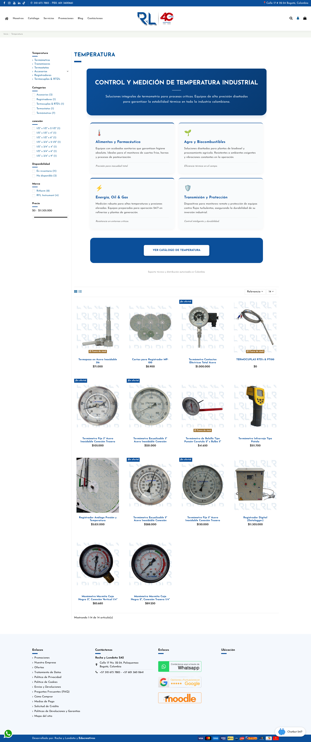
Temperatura (40, 53)
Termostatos (41, 67)
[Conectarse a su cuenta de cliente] (298, 19)
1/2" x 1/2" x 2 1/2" (48, 128)
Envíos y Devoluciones (47, 687)
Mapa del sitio (43, 716)
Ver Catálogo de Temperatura (176, 250)
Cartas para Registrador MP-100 (150, 361)
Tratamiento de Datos (47, 672)
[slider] (33, 217)
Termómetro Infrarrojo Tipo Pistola (255, 440)
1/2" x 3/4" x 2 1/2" (49, 142)
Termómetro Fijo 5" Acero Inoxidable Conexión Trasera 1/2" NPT (202, 520)
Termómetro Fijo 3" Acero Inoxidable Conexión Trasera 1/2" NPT (97, 441)
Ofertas (39, 667)
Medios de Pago (44, 701)
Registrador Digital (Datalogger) (255, 519)
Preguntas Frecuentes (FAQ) (51, 692)
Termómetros (42, 60)
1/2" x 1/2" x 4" (46, 133)
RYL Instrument (48, 195)
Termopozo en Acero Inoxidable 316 (97, 361)
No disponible (47, 175)
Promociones (41, 657)
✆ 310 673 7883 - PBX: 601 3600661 (51, 3)
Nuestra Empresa (45, 662)
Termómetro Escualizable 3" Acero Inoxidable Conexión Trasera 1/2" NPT (150, 441)
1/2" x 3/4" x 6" (47, 151)
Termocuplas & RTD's (47, 79)
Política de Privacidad (47, 677)
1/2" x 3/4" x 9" (47, 156)
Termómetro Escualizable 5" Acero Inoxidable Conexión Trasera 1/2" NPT (150, 520)
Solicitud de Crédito (46, 706)
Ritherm (43, 191)
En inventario (47, 171)
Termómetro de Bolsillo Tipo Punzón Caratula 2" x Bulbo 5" (202, 440)
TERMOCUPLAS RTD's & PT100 (255, 359)
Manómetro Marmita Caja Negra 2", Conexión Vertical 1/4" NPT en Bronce (97, 599)
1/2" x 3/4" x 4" (47, 146)
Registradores (42, 75)
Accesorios (40, 71)
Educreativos (87, 738)
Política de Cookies (45, 682)
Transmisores (42, 64)
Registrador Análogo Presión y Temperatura (97, 519)
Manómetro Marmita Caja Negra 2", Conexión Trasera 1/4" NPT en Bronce (150, 599)
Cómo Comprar (43, 696)
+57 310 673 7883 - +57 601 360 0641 (122, 672)
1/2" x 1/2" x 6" (46, 137)
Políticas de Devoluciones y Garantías (57, 711)
